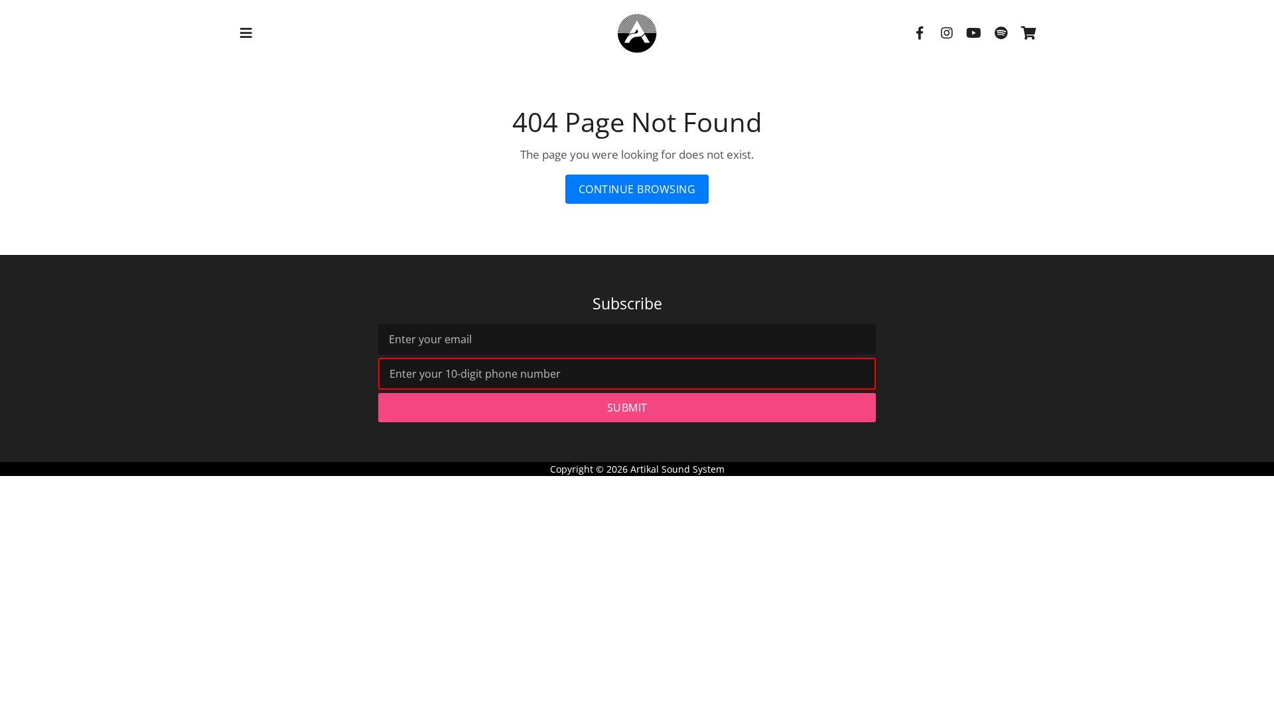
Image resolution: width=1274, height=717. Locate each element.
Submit (627, 407)
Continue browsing (637, 189)
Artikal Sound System (677, 469)
